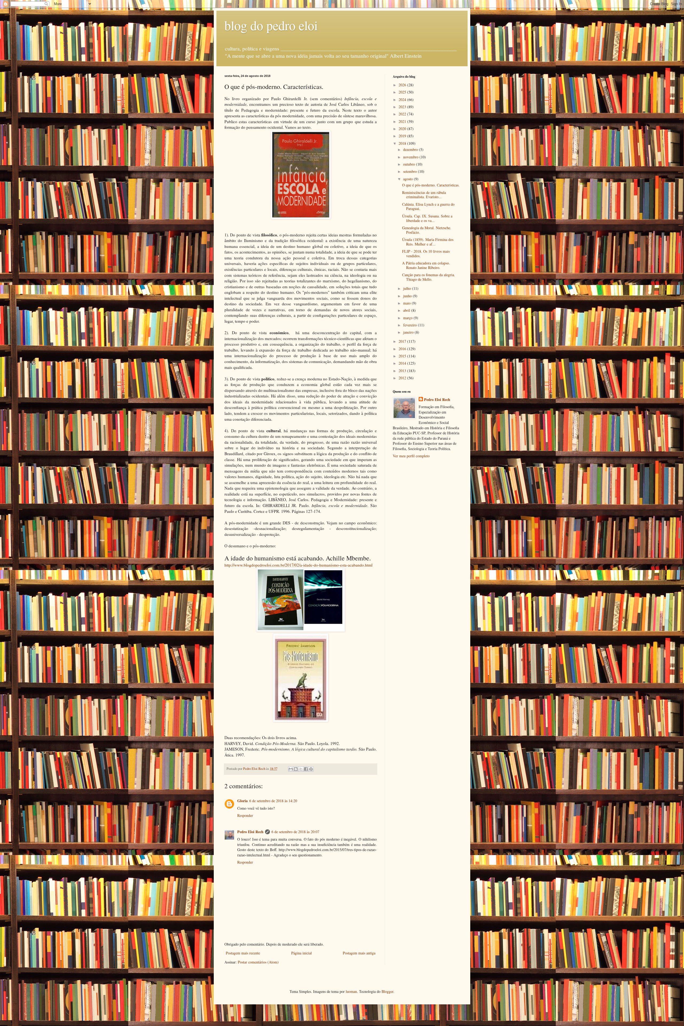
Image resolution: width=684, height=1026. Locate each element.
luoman (351, 991)
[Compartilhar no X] (301, 769)
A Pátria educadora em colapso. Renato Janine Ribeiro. (426, 265)
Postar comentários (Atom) (258, 962)
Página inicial (301, 952)
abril (407, 310)
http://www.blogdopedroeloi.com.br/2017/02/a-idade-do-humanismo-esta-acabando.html (298, 565)
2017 (403, 341)
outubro (409, 164)
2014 (403, 363)
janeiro (409, 332)
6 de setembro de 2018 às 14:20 (273, 800)
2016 (403, 348)
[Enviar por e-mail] (290, 769)
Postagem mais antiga (359, 952)
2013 (403, 370)
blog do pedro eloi (271, 25)
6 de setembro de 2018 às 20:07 (295, 831)
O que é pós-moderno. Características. (431, 185)
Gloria (242, 800)
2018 (403, 143)
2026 (403, 84)
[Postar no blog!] (295, 769)
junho (408, 295)
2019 (403, 135)
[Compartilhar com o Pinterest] (311, 769)
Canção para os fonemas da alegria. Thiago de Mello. (428, 277)
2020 (403, 128)
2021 (403, 121)
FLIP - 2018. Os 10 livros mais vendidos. (426, 253)
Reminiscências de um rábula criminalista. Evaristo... (424, 195)
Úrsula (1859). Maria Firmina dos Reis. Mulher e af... (427, 242)
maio (407, 303)
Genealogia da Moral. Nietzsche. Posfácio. (426, 230)
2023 (403, 106)
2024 (403, 99)
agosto (408, 178)
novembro (411, 156)
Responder (245, 815)
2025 (403, 92)
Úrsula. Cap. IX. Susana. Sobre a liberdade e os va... (427, 218)
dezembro (411, 149)
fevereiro (410, 324)
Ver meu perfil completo (411, 455)
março (408, 317)
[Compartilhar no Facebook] (306, 769)
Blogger (387, 991)
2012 (403, 377)
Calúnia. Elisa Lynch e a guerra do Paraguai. (428, 206)
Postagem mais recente (243, 952)
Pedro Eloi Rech (250, 831)
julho (407, 288)
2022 (403, 113)
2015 (403, 355)
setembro (410, 171)
